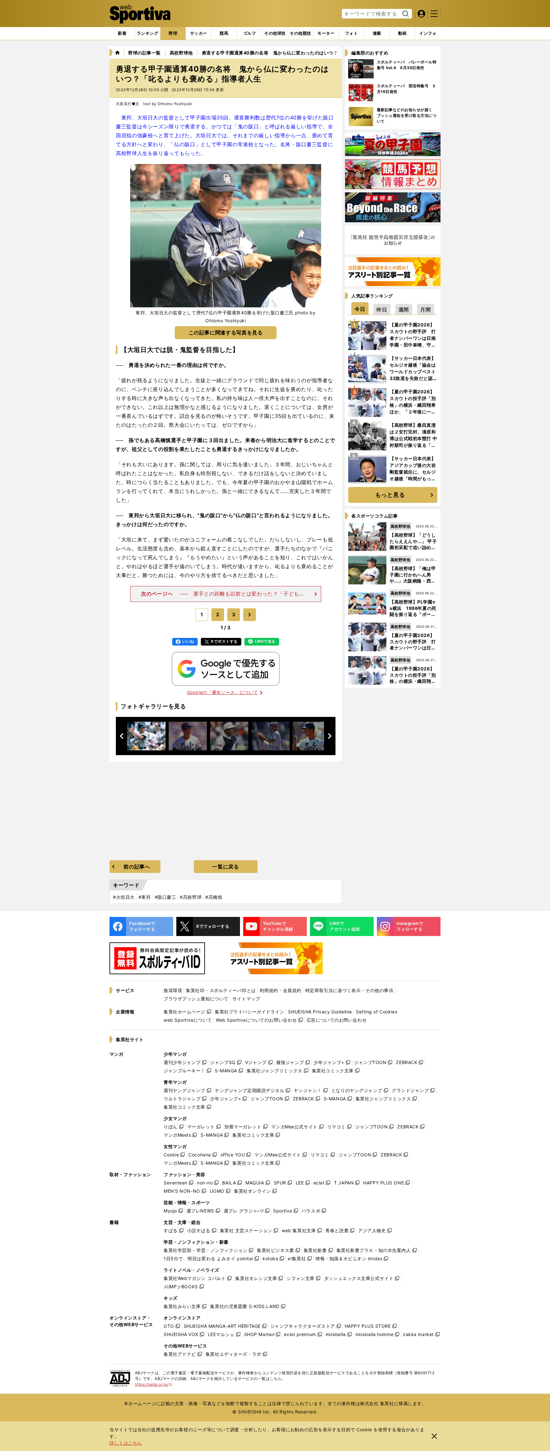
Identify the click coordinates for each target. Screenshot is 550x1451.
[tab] (173, 33)
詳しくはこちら (125, 1443)
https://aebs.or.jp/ (154, 1384)
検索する (404, 14)
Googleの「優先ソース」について (222, 692)
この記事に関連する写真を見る (226, 332)
